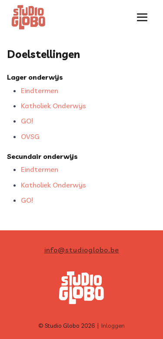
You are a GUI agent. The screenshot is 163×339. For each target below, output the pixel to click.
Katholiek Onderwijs (53, 105)
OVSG (30, 136)
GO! (27, 120)
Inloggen (113, 325)
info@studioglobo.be (81, 249)
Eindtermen (39, 90)
